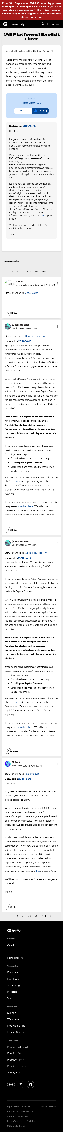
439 (36, 271)
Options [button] (56, 51)
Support (11, 1012)
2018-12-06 (29, 126)
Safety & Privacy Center (23, 1106)
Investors (12, 991)
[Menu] (57, 24)
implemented (31, 102)
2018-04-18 (24, 341)
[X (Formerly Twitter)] (20, 1084)
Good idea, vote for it (36, 336)
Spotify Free (13, 1072)
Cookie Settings (26, 1111)
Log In (50, 24)
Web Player (13, 1019)
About (10, 945)
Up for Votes (31, 292)
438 (29, 271)
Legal (9, 1106)
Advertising (13, 985)
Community (16, 24)
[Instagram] (11, 1084)
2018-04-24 (24, 558)
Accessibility (23, 1116)
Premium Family (15, 1059)
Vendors (12, 998)
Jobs (10, 951)
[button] (23, 111)
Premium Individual (17, 1047)
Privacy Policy (12, 1111)
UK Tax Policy (30, 1121)
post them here (25, 506)
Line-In (18, 481)
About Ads (11, 1116)
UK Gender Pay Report (16, 1126)
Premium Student (16, 1066)
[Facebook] (30, 1084)
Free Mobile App (16, 1025)
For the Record (15, 957)
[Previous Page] (12, 271)
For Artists (12, 972)
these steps (39, 13)
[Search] (43, 24)
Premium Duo (14, 1053)
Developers (13, 979)
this (42, 215)
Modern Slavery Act (14, 1121)
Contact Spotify (15, 1032)
